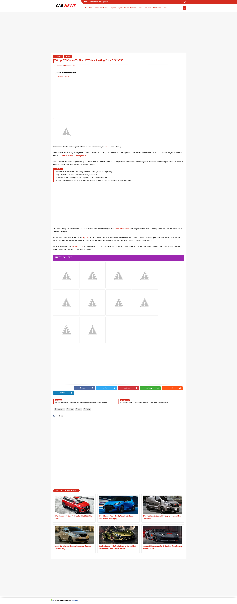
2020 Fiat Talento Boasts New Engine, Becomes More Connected (162, 517)
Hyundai (133, 8)
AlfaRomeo (157, 8)
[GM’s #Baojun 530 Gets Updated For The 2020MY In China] (74, 505)
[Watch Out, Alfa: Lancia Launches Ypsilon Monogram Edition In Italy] (74, 535)
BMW (90, 8)
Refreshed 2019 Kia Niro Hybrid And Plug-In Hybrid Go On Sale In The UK (81, 178)
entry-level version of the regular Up (73, 156)
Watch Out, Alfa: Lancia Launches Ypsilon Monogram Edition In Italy (73, 548)
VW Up (88, 409)
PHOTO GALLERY (63, 77)
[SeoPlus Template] (52, 600)
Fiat (145, 8)
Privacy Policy (103, 2)
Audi (149, 8)
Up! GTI (107, 147)
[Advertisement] (118, 33)
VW (79, 409)
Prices (68, 56)
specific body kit (77, 247)
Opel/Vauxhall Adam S (123, 229)
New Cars (58, 56)
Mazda (96, 8)
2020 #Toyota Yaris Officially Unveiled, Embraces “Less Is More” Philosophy (116, 517)
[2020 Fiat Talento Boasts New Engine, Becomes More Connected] (162, 505)
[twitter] (184, 2)
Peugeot (113, 8)
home (86, 2)
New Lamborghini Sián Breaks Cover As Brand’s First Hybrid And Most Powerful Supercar (117, 548)
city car (85, 238)
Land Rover (104, 8)
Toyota (120, 8)
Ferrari (140, 8)
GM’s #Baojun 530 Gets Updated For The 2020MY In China (73, 517)
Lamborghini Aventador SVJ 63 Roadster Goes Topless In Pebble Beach (162, 548)
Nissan (126, 8)
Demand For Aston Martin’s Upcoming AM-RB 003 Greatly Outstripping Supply (84, 172)
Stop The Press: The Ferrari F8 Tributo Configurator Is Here (77, 175)
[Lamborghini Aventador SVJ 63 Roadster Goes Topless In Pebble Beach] (162, 535)
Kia (86, 8)
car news (75, 601)
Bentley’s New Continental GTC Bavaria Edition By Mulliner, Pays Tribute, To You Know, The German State (93, 181)
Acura (164, 8)
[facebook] (180, 2)
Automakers (94, 2)
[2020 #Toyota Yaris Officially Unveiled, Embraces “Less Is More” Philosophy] (118, 505)
